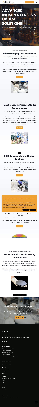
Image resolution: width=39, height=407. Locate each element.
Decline (33, 209)
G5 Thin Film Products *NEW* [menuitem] (7, 352)
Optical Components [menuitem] (6, 346)
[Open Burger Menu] (36, 2)
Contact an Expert (19, 317)
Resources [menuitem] (4, 376)
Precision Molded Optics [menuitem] (6, 350)
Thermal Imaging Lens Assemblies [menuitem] (8, 348)
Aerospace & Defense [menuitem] (6, 369)
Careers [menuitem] (3, 387)
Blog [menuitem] (3, 382)
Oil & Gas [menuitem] (3, 373)
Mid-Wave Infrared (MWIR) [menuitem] (6, 364)
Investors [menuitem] (3, 380)
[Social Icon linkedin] (3, 341)
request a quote (6, 38)
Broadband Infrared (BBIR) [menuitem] (6, 361)
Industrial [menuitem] (3, 371)
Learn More (19, 76)
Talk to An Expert (29, 2)
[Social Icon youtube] (5, 341)
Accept (26, 209)
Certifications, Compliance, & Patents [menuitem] (8, 378)
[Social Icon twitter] (8, 341)
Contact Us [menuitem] (4, 389)
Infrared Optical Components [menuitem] (7, 354)
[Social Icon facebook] (7, 341)
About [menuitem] (3, 385)
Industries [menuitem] (4, 367)
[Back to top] (36, 402)
